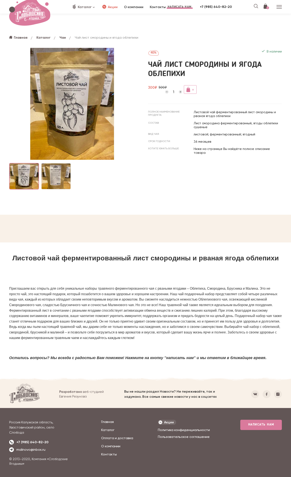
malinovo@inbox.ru (30, 450)
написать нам (261, 424)
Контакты (109, 454)
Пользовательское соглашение (184, 437)
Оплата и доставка (117, 438)
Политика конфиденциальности (184, 430)
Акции (113, 7)
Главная (20, 37)
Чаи (62, 37)
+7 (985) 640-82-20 (216, 7)
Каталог (85, 7)
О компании (110, 446)
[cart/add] (190, 89)
